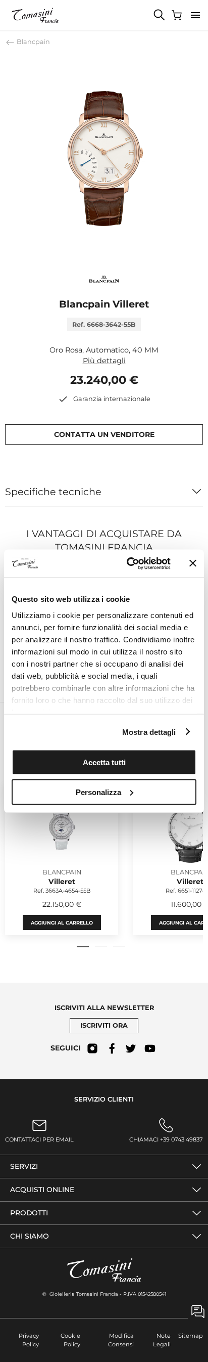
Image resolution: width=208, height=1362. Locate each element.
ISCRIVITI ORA (104, 1025)
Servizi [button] (24, 1166)
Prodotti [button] (29, 1213)
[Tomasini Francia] (35, 15)
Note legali (162, 1340)
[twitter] (130, 1048)
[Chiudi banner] (192, 563)
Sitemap (190, 1335)
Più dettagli (104, 360)
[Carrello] (177, 15)
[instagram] (92, 1048)
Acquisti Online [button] (42, 1189)
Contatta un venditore (104, 434)
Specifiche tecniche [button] (53, 492)
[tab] (83, 946)
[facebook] (111, 1048)
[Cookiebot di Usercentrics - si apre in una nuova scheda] (129, 563)
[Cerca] (159, 15)
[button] (195, 15)
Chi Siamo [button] (29, 1236)
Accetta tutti (104, 762)
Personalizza (98, 791)
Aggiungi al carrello (62, 923)
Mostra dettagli (149, 731)
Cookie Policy (70, 1340)
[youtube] (150, 1048)
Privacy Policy (29, 1340)
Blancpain (32, 42)
